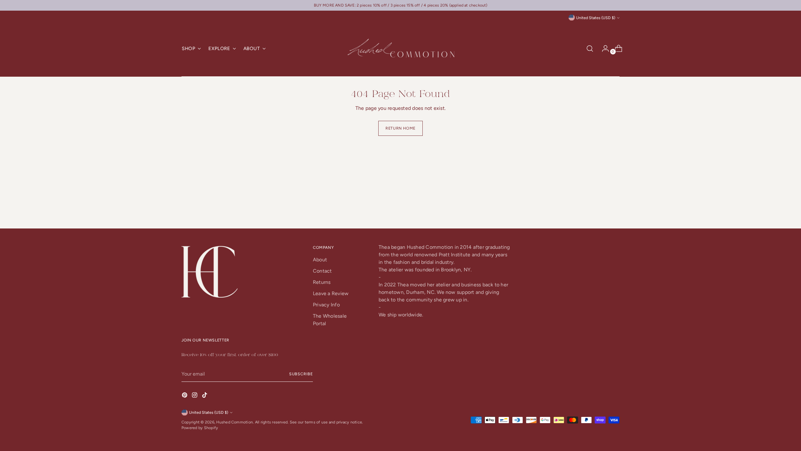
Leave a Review (331, 293)
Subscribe (301, 374)
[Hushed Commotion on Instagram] (195, 396)
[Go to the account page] (603, 48)
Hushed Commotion (234, 422)
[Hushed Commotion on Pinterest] (185, 396)
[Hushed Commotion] (400, 49)
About (320, 260)
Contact (322, 271)
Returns (322, 282)
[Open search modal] (590, 48)
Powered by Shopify (199, 427)
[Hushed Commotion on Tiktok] (205, 396)
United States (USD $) (595, 17)
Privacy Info (326, 305)
